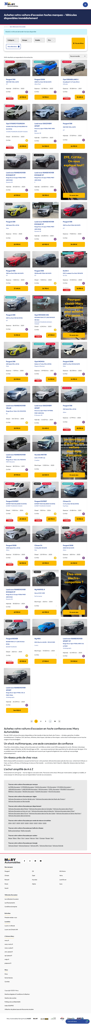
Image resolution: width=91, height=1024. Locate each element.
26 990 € (74, 146)
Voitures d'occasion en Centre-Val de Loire (21, 799)
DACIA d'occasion (40, 787)
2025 (44, 823)
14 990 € (51, 379)
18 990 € (45, 97)
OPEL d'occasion (54, 789)
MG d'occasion (43, 789)
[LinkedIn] (35, 861)
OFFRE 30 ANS (10, 61)
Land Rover (62, 879)
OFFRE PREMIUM (10, 155)
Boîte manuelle (26, 831)
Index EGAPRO (9, 1005)
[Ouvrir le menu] (85, 4)
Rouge (48, 838)
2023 (35, 823)
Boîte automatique (14, 831)
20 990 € (17, 244)
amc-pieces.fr (9, 952)
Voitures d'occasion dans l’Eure (62, 809)
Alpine (34, 884)
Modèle (37, 40)
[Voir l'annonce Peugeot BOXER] (17, 627)
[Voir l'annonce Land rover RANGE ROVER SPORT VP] (74, 627)
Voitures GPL (34, 846)
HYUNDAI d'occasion (64, 787)
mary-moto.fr (9, 944)
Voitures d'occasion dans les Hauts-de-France (50, 799)
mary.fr (7, 940)
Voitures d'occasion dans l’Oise (64, 811)
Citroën (7, 875)
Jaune (27, 838)
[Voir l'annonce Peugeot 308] (17, 68)
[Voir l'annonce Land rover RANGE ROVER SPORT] (17, 676)
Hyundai (34, 879)
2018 (18, 823)
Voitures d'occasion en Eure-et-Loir (19, 811)
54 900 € (45, 146)
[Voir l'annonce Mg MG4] (45, 627)
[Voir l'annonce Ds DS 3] (74, 259)
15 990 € (17, 335)
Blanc (15, 838)
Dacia (6, 884)
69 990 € (17, 195)
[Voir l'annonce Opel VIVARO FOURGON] (17, 112)
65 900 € (45, 244)
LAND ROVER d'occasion (30, 789)
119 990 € (74, 661)
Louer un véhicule (10, 926)
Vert (52, 838)
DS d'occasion (51, 787)
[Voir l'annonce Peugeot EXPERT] (17, 490)
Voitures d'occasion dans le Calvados (40, 809)
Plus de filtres (79, 43)
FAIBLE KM (9, 204)
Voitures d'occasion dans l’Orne (18, 813)
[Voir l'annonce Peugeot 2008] (45, 68)
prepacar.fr (8, 963)
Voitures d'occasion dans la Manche (43, 811)
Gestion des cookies (10, 998)
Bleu (19, 838)
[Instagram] (30, 861)
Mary (6, 974)
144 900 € (17, 710)
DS (33, 871)
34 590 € (74, 244)
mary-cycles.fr (9, 948)
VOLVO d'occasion (54, 791)
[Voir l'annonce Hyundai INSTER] (45, 443)
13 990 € (80, 519)
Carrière (7, 981)
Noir (37, 838)
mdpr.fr (7, 959)
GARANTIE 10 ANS (39, 61)
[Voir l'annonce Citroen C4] (74, 490)
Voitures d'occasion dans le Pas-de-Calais (42, 813)
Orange (42, 838)
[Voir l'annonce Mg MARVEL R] (45, 578)
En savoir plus (74, 195)
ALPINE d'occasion (14, 787)
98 (55, 721)
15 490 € (80, 97)
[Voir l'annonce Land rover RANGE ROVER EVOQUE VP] (17, 161)
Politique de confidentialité (12, 1002)
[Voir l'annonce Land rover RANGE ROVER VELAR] (17, 394)
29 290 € (23, 519)
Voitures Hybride (58, 846)
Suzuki (6, 888)
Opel (33, 875)
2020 (27, 823)
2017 (14, 823)
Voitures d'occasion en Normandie (19, 801)
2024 (40, 823)
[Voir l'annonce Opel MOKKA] (45, 350)
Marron (32, 838)
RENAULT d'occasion (15, 791)
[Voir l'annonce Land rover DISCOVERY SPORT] (45, 112)
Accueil (6, 26)
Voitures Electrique (46, 846)
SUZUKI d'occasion (41, 791)
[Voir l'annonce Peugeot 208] (17, 210)
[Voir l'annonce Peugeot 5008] (17, 534)
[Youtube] (41, 861)
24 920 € (74, 563)
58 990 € (45, 195)
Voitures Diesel (13, 846)
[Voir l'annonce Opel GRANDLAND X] (74, 68)
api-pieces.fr (8, 955)
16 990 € (80, 288)
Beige (10, 838)
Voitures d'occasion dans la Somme (19, 816)
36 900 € (22, 563)
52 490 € (45, 428)
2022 (31, 823)
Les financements (10, 903)
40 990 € (45, 612)
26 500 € (45, 475)
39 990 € (17, 475)
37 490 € (17, 288)
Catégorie (11, 40)
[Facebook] (24, 861)
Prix (49, 40)
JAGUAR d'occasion (14, 789)
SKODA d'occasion (28, 791)
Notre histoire (9, 978)
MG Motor (62, 871)
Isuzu (60, 884)
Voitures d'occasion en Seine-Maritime (68, 813)
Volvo (61, 875)
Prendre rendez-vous (11, 917)
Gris (23, 838)
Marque (24, 40)
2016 (9, 823)
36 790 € (45, 288)
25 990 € (23, 146)
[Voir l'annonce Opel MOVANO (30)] (45, 303)
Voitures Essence (24, 846)
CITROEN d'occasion (27, 787)
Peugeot (7, 871)
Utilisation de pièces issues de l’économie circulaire (19, 1009)
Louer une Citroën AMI (11, 929)
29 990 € (23, 97)
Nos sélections (12, 46)
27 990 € (51, 335)
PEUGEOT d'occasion (67, 789)
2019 (22, 823)
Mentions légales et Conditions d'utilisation (17, 994)
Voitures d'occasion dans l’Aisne (18, 809)
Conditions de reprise (11, 906)
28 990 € (17, 428)
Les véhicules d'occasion (12, 899)
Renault (7, 879)
